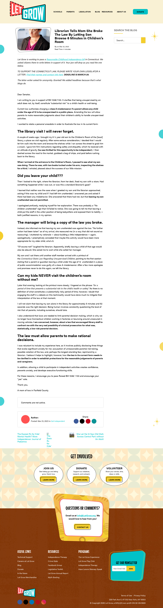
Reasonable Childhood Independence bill (65, 59)
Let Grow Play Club (86, 561)
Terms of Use (126, 595)
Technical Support (24, 557)
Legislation (85, 11)
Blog (97, 11)
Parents (70, 11)
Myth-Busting (53, 577)
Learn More (48, 479)
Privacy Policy (140, 595)
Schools (57, 11)
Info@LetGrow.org (86, 515)
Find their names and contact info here (44, 74)
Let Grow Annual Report (58, 573)
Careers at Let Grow (25, 561)
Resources (107, 11)
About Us (121, 11)
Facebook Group (55, 565)
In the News (22, 573)
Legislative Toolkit (55, 569)
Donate (140, 11)
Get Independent (58, 421)
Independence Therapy (57, 557)
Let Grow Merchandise (27, 577)
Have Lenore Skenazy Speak (90, 569)
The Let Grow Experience (88, 557)
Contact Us (82, 527)
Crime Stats (53, 561)
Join (131, 568)
